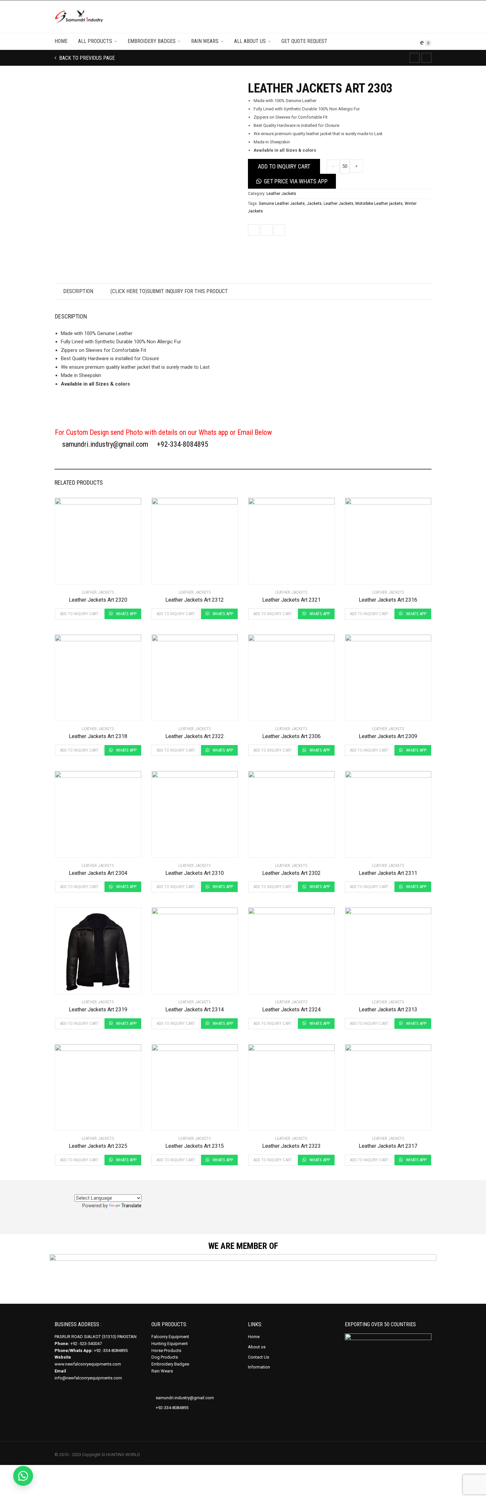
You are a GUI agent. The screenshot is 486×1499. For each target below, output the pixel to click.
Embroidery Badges (152, 41)
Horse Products (166, 1350)
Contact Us (258, 1357)
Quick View (73, 575)
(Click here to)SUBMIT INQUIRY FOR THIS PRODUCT (169, 291)
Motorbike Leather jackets (379, 203)
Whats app (126, 613)
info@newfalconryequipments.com (88, 1377)
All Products (95, 41)
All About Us (250, 41)
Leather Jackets (281, 193)
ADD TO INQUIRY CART (284, 166)
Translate (131, 1206)
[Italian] (137, 1189)
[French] (121, 1189)
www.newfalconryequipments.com (88, 1364)
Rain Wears (205, 41)
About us (256, 1346)
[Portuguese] (129, 1189)
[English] (97, 1189)
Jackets (314, 203)
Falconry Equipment (170, 1336)
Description (78, 291)
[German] (113, 1189)
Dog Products (164, 1357)
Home (61, 41)
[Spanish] (105, 1189)
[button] (23, 1476)
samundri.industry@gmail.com (104, 444)
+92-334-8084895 (182, 444)
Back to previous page (86, 58)
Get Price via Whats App (296, 181)
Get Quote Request (304, 41)
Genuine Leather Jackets (282, 203)
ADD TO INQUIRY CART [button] (79, 613)
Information (259, 1367)
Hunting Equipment (169, 1343)
